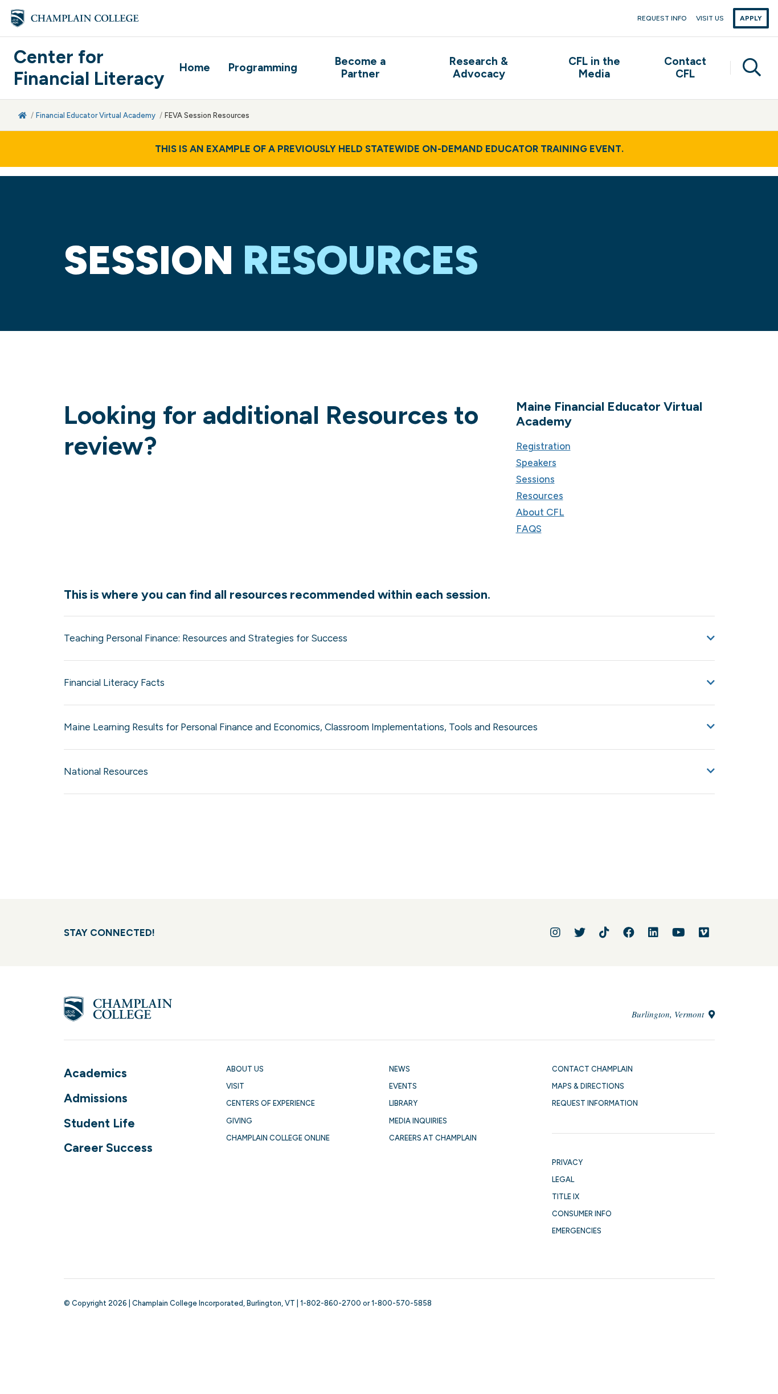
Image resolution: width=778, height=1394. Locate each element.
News (399, 1069)
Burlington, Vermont (669, 1014)
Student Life (99, 1123)
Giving (239, 1121)
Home (194, 67)
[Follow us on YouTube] (678, 932)
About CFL (540, 512)
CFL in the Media (594, 68)
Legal (563, 1179)
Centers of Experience (270, 1103)
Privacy (567, 1162)
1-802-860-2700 (330, 1303)
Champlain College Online (278, 1138)
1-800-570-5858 (401, 1303)
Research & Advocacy (478, 68)
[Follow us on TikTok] (604, 932)
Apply (751, 18)
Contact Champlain (592, 1069)
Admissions (96, 1098)
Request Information (595, 1103)
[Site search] (747, 67)
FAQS (529, 528)
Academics (95, 1073)
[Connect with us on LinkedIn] (653, 932)
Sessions (535, 479)
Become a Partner (360, 68)
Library (403, 1103)
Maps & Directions (588, 1086)
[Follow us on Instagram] (555, 932)
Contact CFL (685, 68)
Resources (539, 495)
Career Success (108, 1147)
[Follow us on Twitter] (579, 932)
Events (403, 1086)
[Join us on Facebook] (628, 932)
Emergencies (576, 1231)
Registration (543, 446)
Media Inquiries (418, 1121)
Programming (262, 67)
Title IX (565, 1196)
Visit (235, 1086)
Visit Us (710, 18)
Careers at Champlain (433, 1138)
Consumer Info (582, 1213)
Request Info (662, 18)
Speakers (536, 462)
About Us (245, 1069)
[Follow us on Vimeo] (704, 932)
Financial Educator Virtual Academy (95, 115)
